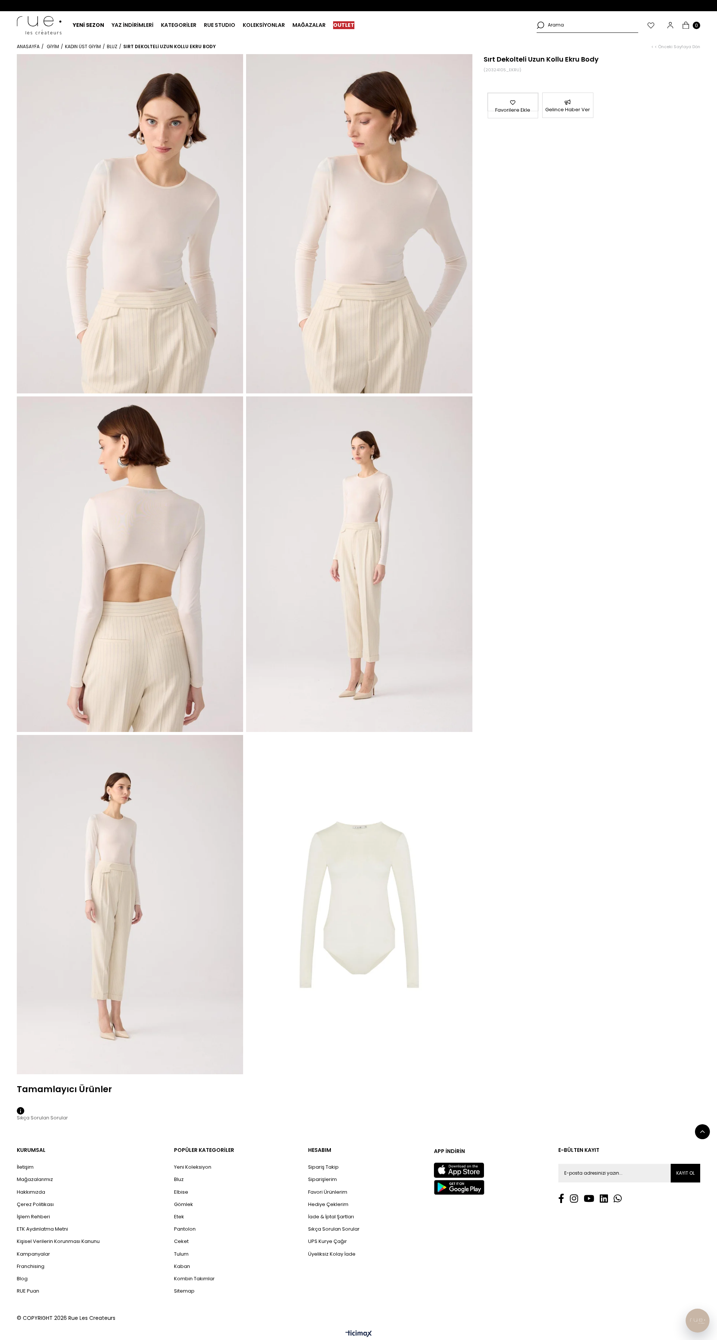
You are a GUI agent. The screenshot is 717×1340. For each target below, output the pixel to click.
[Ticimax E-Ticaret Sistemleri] (358, 1334)
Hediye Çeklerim (328, 1204)
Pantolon (185, 1229)
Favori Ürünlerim (327, 1192)
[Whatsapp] (618, 1198)
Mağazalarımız (35, 1179)
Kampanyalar (33, 1254)
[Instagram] (574, 1198)
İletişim (25, 1167)
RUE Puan (28, 1291)
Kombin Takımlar (194, 1278)
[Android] (459, 1187)
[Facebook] (561, 1198)
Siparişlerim (322, 1179)
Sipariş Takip (323, 1167)
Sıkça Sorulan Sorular (334, 1229)
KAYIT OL (685, 1173)
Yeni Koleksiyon (192, 1167)
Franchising (30, 1266)
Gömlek (183, 1204)
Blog (22, 1278)
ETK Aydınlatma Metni (42, 1229)
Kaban (182, 1266)
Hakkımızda (31, 1192)
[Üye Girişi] (670, 25)
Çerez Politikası (35, 1204)
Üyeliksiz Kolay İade (332, 1254)
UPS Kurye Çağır (327, 1241)
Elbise (181, 1192)
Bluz (179, 1179)
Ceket (181, 1241)
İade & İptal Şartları (331, 1216)
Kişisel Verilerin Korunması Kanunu (58, 1241)
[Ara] (540, 25)
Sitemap (184, 1291)
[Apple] (459, 1170)
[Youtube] (589, 1198)
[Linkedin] (604, 1198)
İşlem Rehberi (33, 1216)
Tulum (181, 1254)
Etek (179, 1216)
